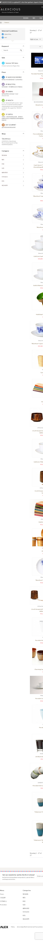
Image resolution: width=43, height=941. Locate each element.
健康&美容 (5, 172)
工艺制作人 (3, 901)
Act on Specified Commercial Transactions (30, 927)
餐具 (34, 18)
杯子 (6, 37)
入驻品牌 (3, 897)
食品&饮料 (5, 185)
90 (27, 47)
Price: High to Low (32, 39)
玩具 (3, 168)
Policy (13, 927)
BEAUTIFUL (8, 34)
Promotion (3, 905)
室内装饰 (25, 18)
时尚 (3, 181)
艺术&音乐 (5, 176)
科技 (3, 164)
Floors (2, 894)
